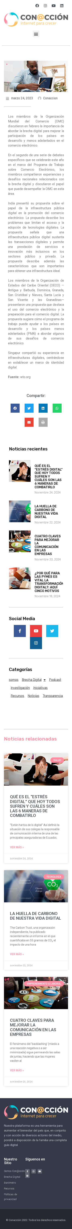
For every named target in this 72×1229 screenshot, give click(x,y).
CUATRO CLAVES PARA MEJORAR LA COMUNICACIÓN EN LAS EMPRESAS (48, 545)
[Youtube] (53, 5)
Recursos (17, 696)
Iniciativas (40, 688)
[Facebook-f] (27, 1171)
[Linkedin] (61, 5)
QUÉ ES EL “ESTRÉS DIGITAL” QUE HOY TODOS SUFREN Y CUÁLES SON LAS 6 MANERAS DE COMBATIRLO (49, 476)
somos (13, 680)
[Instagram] (45, 5)
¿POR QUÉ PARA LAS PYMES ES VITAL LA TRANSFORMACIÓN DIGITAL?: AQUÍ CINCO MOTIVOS (49, 582)
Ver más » (17, 847)
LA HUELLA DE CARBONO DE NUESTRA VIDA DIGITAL (46, 511)
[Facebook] (37, 5)
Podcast (55, 680)
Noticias (33, 696)
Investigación (20, 688)
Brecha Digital (32, 680)
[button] (36, 34)
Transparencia (53, 696)
